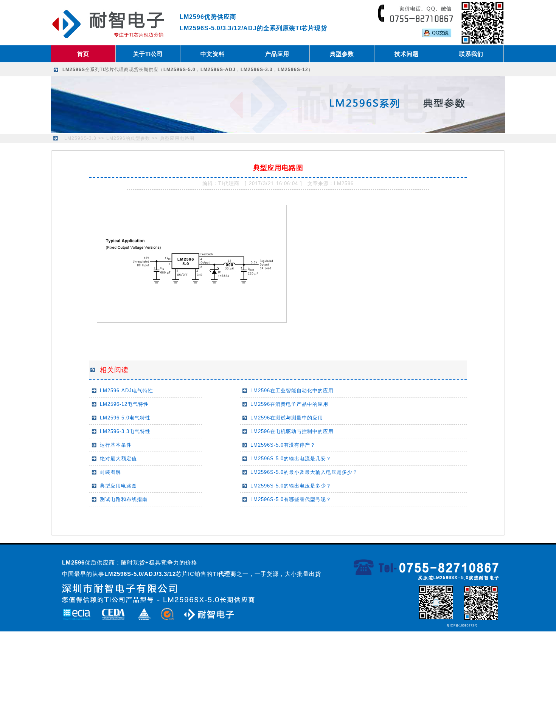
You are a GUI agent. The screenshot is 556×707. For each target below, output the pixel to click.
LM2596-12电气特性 (124, 404)
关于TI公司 (148, 54)
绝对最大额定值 (118, 458)
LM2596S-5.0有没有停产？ (282, 445)
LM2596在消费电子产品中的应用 (289, 404)
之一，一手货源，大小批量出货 (267, 574)
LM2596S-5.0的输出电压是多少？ (290, 486)
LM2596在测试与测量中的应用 (286, 418)
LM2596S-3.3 (80, 138)
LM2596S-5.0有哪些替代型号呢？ (290, 499)
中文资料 (212, 54)
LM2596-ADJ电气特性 (126, 390)
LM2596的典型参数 (128, 138)
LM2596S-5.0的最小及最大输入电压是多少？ (304, 472)
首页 (83, 54)
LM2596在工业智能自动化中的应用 (292, 390)
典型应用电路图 (177, 138)
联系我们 (471, 54)
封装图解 (110, 472)
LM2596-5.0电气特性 (125, 418)
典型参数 (342, 54)
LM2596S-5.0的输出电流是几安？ (290, 458)
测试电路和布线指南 (124, 499)
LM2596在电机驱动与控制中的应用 (292, 431)
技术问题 (406, 54)
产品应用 (277, 54)
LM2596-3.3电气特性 (125, 431)
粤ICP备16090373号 (462, 625)
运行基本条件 (116, 445)
